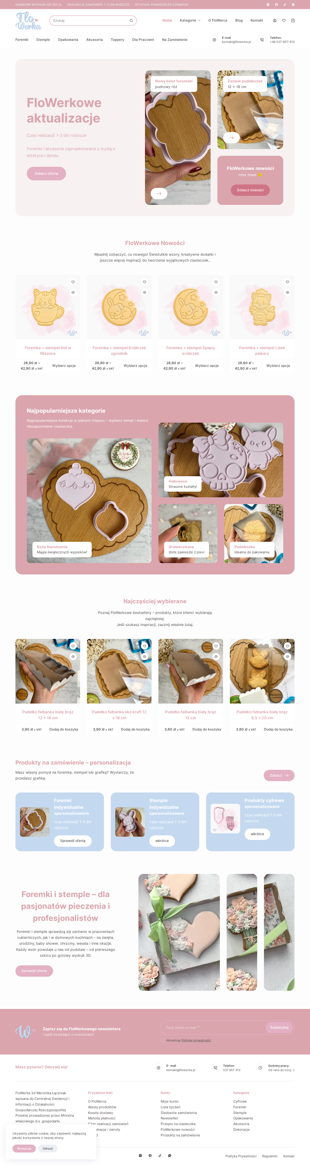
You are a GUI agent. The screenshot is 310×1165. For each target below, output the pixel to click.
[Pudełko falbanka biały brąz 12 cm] (190, 671)
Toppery (117, 39)
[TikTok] (284, 4)
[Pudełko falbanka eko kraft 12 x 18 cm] (119, 671)
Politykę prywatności (196, 1040)
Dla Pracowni (143, 39)
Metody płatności (102, 1118)
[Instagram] (268, 4)
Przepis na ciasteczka (178, 1124)
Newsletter (169, 1118)
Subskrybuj (279, 1027)
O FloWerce (217, 20)
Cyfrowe (240, 1101)
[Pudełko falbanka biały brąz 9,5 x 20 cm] (262, 671)
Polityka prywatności (241, 1156)
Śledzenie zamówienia (179, 1113)
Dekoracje (241, 1129)
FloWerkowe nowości (178, 1129)
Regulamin (270, 1156)
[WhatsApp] (293, 4)
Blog (239, 20)
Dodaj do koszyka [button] (63, 729)
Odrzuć (48, 1148)
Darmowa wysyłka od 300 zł (38, 4)
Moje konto (170, 1101)
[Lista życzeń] (283, 20)
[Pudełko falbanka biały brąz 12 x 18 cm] (47, 671)
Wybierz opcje (64, 365)
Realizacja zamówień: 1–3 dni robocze (98, 4)
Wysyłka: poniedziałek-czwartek (161, 4)
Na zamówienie (174, 39)
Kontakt (257, 20)
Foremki (21, 39)
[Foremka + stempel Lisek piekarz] (262, 307)
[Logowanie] (274, 20)
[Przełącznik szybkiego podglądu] (73, 292)
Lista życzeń (170, 1107)
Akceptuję (24, 1148)
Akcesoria (94, 39)
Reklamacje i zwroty (104, 1129)
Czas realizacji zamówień (108, 1124)
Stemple (43, 39)
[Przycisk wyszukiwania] (131, 20)
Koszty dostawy (100, 1113)
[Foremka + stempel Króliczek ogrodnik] (119, 307)
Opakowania (68, 39)
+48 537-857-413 (282, 42)
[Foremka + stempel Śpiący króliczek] (190, 307)
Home (167, 20)
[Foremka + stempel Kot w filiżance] (47, 307)
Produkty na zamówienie (180, 1135)
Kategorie (188, 20)
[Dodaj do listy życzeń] (73, 281)
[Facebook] (276, 4)
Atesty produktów (102, 1107)
